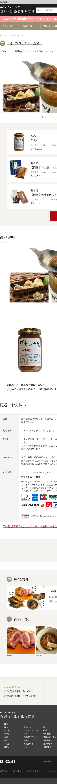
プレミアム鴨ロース (37, 51)
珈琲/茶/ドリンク (31, 737)
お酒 (25, 734)
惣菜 (6, 36)
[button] (42, 117)
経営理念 (17, 771)
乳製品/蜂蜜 (28, 744)
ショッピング (49, 761)
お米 (6, 727)
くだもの (7, 730)
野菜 (6, 740)
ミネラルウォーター (32, 730)
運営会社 (4, 771)
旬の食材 (47, 734)
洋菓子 (7, 744)
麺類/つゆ (28, 727)
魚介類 (7, 734)
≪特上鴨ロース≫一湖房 (24, 43)
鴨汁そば (19, 51)
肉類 (6, 737)
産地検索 (47, 740)
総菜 (45, 730)
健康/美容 (47, 747)
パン (25, 747)
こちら (39, 149)
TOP (1, 36)
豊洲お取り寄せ (49, 737)
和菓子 (7, 747)
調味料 (26, 740)
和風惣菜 (13, 36)
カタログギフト (49, 744)
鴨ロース (6, 51)
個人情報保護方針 (34, 771)
